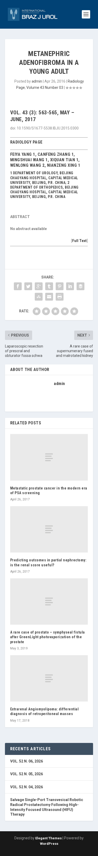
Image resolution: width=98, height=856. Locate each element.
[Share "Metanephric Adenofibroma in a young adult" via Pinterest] (59, 286)
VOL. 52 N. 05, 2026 (26, 774)
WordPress (49, 844)
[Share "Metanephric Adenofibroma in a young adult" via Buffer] (80, 286)
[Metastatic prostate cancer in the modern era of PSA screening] (49, 457)
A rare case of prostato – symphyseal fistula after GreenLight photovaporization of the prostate (47, 637)
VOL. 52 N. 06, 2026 (26, 761)
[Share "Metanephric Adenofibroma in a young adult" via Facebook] (18, 286)
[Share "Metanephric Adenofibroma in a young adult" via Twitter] (28, 286)
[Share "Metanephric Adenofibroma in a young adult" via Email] (49, 296)
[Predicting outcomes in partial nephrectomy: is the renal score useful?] (49, 529)
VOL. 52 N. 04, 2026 (26, 787)
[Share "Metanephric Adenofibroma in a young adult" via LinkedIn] (70, 286)
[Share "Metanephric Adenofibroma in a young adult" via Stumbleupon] (38, 296)
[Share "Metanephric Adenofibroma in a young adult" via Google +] (38, 286)
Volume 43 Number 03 (44, 87)
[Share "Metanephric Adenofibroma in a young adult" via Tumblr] (49, 286)
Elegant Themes (48, 838)
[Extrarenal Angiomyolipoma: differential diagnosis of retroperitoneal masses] (49, 678)
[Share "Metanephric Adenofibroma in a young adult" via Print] (59, 296)
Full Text (79, 241)
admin (37, 81)
